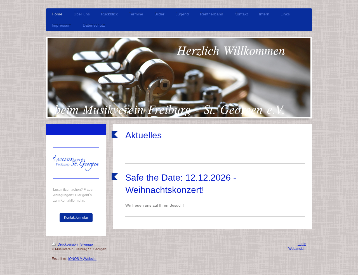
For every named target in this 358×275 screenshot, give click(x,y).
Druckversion (68, 244)
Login (302, 244)
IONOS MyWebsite (82, 259)
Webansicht (297, 249)
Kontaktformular (76, 218)
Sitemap (86, 244)
